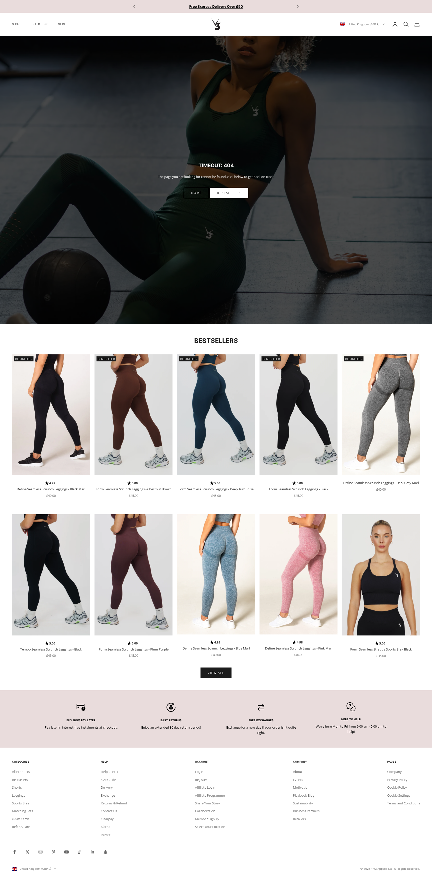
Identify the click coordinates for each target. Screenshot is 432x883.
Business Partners (306, 811)
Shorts (17, 787)
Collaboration (205, 811)
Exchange (108, 795)
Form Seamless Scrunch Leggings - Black (298, 489)
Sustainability (303, 803)
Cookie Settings (398, 795)
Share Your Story (207, 803)
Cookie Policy (397, 787)
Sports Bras (20, 803)
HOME (196, 193)
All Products (21, 771)
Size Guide (108, 779)
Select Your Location (210, 826)
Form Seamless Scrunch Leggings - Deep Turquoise (216, 489)
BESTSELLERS (229, 193)
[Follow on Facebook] (14, 851)
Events (298, 779)
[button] (51, 483)
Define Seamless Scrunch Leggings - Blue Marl (216, 648)
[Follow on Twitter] (27, 851)
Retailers (299, 819)
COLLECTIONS (39, 24)
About (297, 771)
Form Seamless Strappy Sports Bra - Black (381, 649)
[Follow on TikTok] (79, 851)
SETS (61, 24)
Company (394, 771)
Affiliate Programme (210, 795)
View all (216, 673)
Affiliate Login (205, 787)
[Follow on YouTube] (66, 851)
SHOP (16, 24)
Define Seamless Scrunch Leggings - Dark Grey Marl (381, 483)
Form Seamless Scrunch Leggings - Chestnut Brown (134, 489)
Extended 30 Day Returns (216, 6)
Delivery (107, 787)
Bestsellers (20, 779)
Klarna (105, 826)
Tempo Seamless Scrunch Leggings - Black (51, 649)
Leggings (18, 795)
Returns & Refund (114, 803)
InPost (105, 834)
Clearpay (107, 819)
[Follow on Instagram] (40, 851)
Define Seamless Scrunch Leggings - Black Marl (51, 489)
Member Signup (207, 819)
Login (199, 771)
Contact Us (109, 811)
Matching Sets (22, 811)
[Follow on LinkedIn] (92, 851)
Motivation (301, 787)
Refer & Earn (21, 826)
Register (201, 779)
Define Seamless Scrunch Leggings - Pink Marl (298, 648)
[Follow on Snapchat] (105, 851)
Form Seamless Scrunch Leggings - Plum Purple (133, 649)
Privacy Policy (397, 779)
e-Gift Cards (20, 819)
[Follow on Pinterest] (53, 851)
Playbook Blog (303, 795)
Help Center (109, 771)
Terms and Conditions (403, 803)
